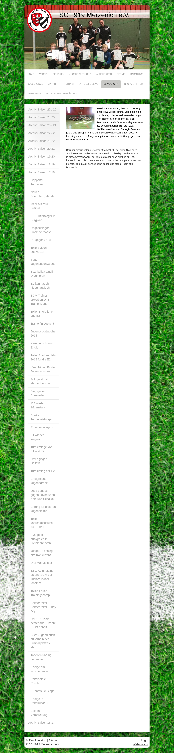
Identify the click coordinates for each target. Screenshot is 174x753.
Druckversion (37, 740)
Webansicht (140, 744)
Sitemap (54, 740)
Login (144, 740)
